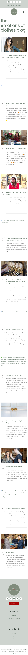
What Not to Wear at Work (13, 375)
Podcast (14, 633)
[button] (23, 12)
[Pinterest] (14, 2)
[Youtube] (17, 2)
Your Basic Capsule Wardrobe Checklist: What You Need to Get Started (15, 281)
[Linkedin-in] (11, 2)
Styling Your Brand (14, 621)
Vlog (14, 639)
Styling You (14, 615)
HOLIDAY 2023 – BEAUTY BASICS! (16, 148)
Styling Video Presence (14, 618)
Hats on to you (10, 552)
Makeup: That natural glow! (14, 466)
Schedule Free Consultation (14, 5)
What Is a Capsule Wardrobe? (14, 329)
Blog (14, 636)
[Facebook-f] (20, 2)
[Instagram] (8, 2)
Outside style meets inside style (15, 508)
